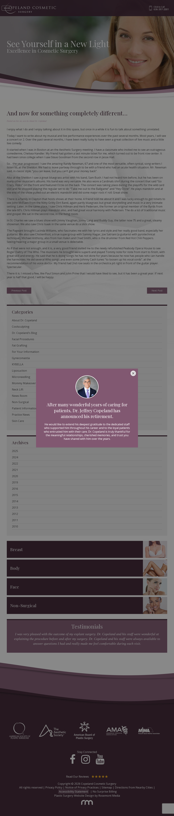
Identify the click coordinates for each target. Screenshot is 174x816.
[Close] (133, 373)
